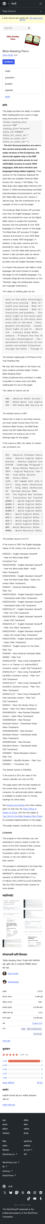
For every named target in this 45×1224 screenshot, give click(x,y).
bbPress (7, 1171)
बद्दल (4, 1120)
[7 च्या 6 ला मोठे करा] (39, 923)
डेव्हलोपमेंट (9, 90)
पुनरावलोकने (9, 77)
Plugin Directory (9, 11)
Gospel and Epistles (16, 805)
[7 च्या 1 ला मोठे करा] (18, 903)
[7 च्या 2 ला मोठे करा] (18, 916)
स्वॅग (25, 1154)
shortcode (38, 1034)
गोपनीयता (5, 1133)
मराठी (10, 1186)
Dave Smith (7, 55)
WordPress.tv (9, 1154)
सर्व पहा (39, 1082)
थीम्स (26, 1124)
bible (23, 1029)
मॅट (4, 1166)
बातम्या (4, 1124)
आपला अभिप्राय (8, 1082)
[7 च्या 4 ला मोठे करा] (39, 903)
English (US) (37, 1023)
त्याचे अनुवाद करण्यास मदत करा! (31, 19)
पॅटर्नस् (26, 1133)
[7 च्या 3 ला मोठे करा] (18, 943)
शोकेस (26, 1120)
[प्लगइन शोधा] (29, 28)
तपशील (7, 71)
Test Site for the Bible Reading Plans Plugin (22, 816)
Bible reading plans (34, 1029)
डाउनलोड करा (8, 62)
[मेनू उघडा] (41, 3)
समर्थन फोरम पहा (8, 1105)
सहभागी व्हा (28, 1141)
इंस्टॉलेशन (8, 84)
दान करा (28, 1150)
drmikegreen (13, 982)
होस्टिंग (5, 1129)
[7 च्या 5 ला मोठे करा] (39, 913)
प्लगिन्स (26, 1129)
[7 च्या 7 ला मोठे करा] (39, 934)
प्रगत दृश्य (6, 1041)
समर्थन (7, 97)
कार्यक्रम (27, 1145)
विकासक (5, 1150)
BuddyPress (9, 1175)
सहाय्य (4, 1145)
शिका (4, 1141)
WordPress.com (11, 1162)
